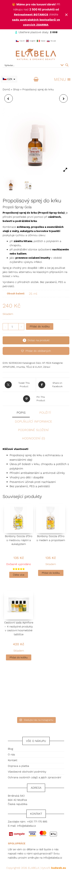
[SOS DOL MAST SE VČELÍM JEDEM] (8, 98)
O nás (11, 754)
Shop (16, 89)
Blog (10, 748)
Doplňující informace (33, 421)
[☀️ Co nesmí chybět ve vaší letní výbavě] (17, 704)
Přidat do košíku (40, 326)
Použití (45, 412)
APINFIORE (9, 366)
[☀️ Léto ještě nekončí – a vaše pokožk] (17, 683)
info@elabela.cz (26, 825)
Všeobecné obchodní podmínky (27, 771)
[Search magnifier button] (66, 65)
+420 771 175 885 (37, 821)
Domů (6, 89)
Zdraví (46, 366)
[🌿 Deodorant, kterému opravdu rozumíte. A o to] (54, 683)
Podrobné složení (33, 430)
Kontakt (12, 760)
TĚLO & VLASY (34, 366)
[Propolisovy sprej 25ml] (27, 184)
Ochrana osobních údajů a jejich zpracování (34, 777)
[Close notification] (66, 15)
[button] (60, 79)
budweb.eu (58, 867)
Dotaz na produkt (38, 340)
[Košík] (36, 79)
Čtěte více (18, 574)
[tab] (23, 412)
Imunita (20, 366)
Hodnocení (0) (33, 438)
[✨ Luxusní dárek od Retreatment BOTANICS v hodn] (54, 704)
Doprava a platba (18, 766)
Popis (21, 412)
